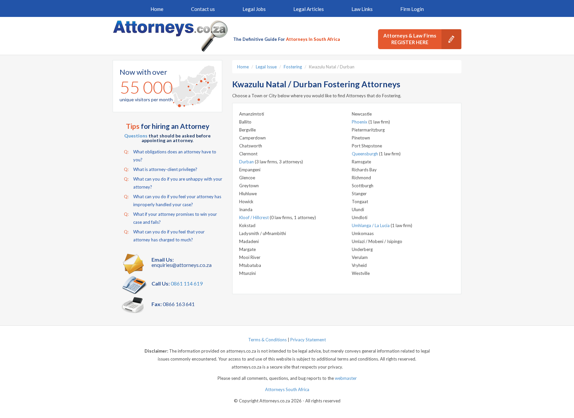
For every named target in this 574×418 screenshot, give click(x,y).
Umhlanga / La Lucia (371, 225)
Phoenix (360, 122)
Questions (135, 135)
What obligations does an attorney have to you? (170, 155)
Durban (247, 161)
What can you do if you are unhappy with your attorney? (173, 183)
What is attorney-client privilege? (160, 169)
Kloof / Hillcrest (254, 217)
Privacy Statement (308, 339)
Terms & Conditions (267, 339)
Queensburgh (365, 153)
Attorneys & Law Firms (409, 39)
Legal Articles (308, 9)
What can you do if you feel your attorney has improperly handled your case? (172, 200)
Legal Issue (266, 66)
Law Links (362, 9)
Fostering (293, 66)
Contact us (203, 9)
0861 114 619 (187, 283)
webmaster (346, 378)
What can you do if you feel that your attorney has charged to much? (164, 235)
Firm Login (412, 9)
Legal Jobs (254, 9)
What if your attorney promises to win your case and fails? (170, 218)
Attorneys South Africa (287, 389)
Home (156, 9)
